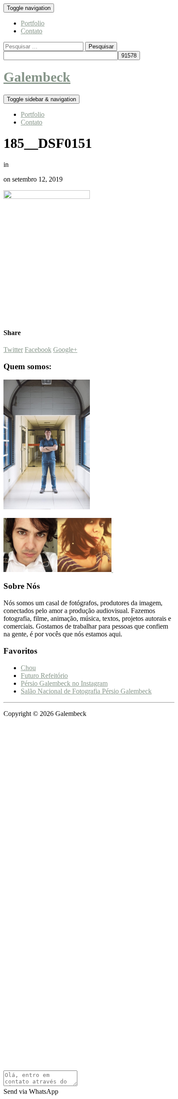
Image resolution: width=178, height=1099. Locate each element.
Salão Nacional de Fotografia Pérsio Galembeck (86, 691)
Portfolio (32, 23)
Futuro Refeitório (44, 675)
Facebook (38, 349)
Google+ (65, 349)
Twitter (13, 349)
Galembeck (36, 77)
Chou (28, 667)
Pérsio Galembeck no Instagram (64, 683)
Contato (31, 31)
